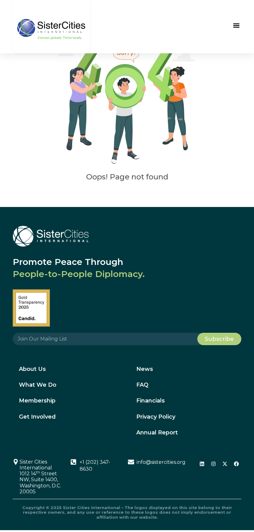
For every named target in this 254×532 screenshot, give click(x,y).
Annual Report (157, 432)
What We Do (37, 384)
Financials (150, 400)
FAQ (142, 384)
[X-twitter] (225, 464)
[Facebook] (236, 464)
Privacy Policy (155, 416)
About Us (32, 369)
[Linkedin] (202, 464)
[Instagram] (213, 464)
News (144, 369)
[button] (236, 25)
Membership (37, 400)
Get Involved (37, 416)
